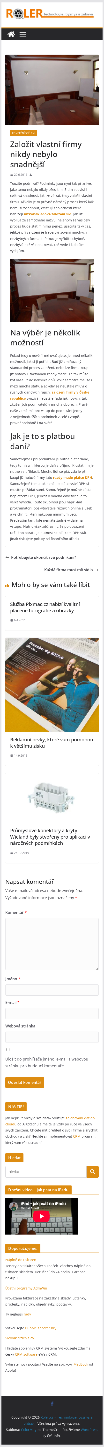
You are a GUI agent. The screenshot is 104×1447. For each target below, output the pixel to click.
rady (27, 1314)
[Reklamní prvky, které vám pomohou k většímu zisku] (51, 641)
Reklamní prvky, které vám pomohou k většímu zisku (51, 742)
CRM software (26, 1354)
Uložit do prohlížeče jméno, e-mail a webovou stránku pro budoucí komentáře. (46, 1062)
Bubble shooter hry (40, 1328)
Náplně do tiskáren (20, 1259)
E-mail (12, 1002)
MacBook (81, 1364)
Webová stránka (20, 1026)
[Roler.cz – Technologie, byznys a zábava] (11, 34)
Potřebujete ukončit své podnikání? (43, 557)
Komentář (16, 912)
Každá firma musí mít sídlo (68, 569)
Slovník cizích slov (19, 1338)
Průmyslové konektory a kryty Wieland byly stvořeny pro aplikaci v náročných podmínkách (50, 836)
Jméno (12, 979)
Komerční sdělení (23, 133)
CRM (77, 1136)
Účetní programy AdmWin (26, 1288)
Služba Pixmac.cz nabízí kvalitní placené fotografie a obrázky (45, 607)
